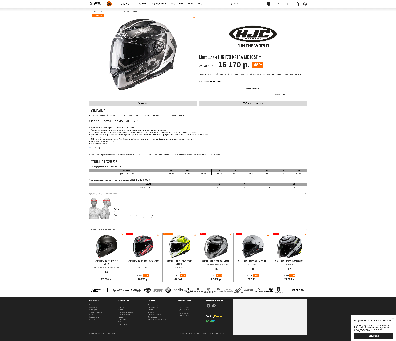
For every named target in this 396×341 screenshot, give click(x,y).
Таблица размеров (253, 103)
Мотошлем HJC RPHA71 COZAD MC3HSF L (179, 262)
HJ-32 (110, 143)
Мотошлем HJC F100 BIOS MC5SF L (216, 261)
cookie (362, 327)
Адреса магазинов (95, 312)
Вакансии (92, 319)
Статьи (120, 310)
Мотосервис (93, 310)
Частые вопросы (124, 314)
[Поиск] (268, 4)
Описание (143, 103)
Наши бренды (123, 319)
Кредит (120, 317)
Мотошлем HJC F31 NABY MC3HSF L (289, 261)
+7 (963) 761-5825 (183, 315)
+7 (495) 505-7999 (95, 3)
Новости (121, 307)
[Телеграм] (298, 4)
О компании (93, 305)
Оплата (150, 310)
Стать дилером (94, 317)
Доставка (151, 312)
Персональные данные (216, 333)
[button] (306, 229)
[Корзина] (286, 4)
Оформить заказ (153, 307)
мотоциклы (143, 3)
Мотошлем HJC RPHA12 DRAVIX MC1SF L (143, 262)
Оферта (204, 333)
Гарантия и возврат (154, 314)
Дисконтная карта (154, 305)
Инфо (200, 3)
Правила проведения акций (157, 319)
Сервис (172, 3)
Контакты (190, 3)
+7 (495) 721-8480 (95, 4)
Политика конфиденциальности (189, 333)
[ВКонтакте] (305, 4)
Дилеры (91, 314)
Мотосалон (93, 307)
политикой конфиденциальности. (368, 330)
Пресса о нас (122, 324)
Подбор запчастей (158, 3)
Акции (180, 3)
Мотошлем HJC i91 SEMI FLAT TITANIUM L (106, 262)
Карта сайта (122, 327)
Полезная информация (126, 312)
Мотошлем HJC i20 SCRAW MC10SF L (253, 261)
